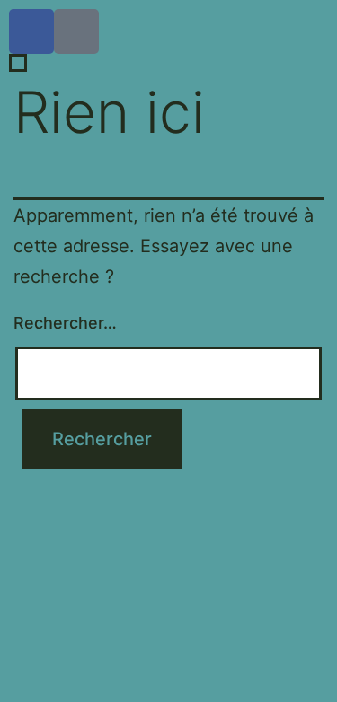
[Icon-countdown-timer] (76, 31)
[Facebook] (31, 31)
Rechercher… (65, 322)
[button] (168, 602)
